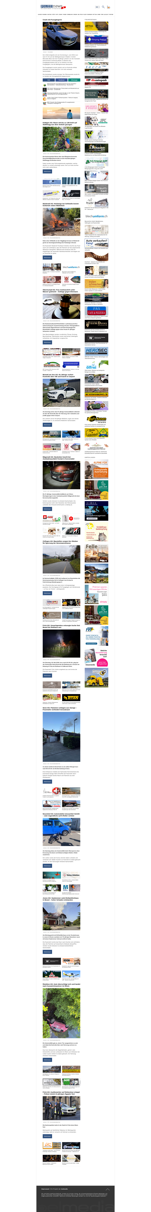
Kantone (49, 14)
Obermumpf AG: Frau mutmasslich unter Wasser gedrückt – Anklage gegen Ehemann (60, 291)
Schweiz (40, 14)
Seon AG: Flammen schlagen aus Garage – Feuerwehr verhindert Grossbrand (60, 709)
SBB (78, 14)
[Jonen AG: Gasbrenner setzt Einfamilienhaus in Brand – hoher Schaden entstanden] (61, 916)
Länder (60, 14)
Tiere (102, 14)
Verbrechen (70, 14)
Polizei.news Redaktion (55, 153)
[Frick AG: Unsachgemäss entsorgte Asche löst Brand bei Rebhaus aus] (61, 644)
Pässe (81, 14)
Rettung (95, 14)
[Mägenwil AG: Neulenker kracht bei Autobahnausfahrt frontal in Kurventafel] (61, 475)
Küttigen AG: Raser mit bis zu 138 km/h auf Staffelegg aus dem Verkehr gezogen (60, 123)
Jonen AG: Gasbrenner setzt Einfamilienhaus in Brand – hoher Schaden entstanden (61, 899)
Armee (98, 14)
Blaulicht (106, 14)
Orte (57, 14)
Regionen (44, 14)
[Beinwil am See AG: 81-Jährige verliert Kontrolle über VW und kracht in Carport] (61, 393)
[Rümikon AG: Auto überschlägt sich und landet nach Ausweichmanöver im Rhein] (61, 1013)
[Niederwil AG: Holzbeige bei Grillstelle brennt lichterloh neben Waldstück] (61, 222)
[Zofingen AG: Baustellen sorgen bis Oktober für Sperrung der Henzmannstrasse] (61, 559)
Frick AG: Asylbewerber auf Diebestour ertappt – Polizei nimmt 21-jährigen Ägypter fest (61, 1093)
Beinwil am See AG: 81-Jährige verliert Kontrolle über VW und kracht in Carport (59, 375)
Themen (64, 14)
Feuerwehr (89, 14)
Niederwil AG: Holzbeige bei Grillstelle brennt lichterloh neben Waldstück (61, 204)
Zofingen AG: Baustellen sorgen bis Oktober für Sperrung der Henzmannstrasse (60, 542)
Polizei (84, 14)
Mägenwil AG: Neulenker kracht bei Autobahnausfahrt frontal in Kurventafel (58, 458)
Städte (53, 14)
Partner (111, 14)
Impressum (45, 1189)
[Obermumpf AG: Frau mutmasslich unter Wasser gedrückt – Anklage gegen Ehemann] (61, 306)
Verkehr (75, 14)
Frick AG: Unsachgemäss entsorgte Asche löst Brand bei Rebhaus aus (61, 626)
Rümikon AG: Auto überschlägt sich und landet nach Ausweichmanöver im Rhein (61, 985)
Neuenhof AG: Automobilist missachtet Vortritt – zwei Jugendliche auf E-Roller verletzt (61, 815)
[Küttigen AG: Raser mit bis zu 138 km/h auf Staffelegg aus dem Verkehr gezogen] (61, 139)
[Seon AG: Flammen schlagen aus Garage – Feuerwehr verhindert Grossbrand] (61, 737)
